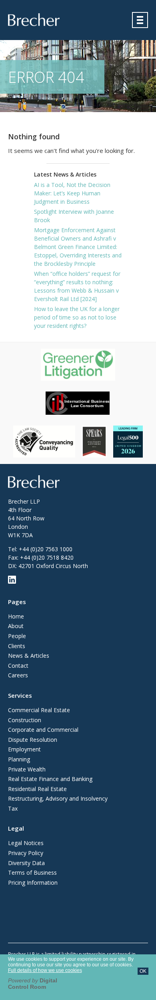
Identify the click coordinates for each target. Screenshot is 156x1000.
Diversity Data (26, 863)
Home (16, 616)
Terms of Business (32, 872)
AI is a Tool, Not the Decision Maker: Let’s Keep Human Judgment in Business (72, 193)
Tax (13, 808)
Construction (24, 720)
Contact (18, 665)
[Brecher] (34, 19)
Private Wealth (27, 769)
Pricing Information (33, 882)
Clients (16, 646)
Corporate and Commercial (43, 729)
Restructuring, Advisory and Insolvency (58, 798)
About (16, 626)
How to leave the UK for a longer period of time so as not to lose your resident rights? (77, 317)
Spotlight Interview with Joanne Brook (74, 216)
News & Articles (28, 655)
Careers (18, 675)
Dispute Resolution (32, 739)
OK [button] (143, 971)
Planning (19, 759)
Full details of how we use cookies (45, 970)
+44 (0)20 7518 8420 (47, 557)
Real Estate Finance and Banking (50, 779)
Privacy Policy (25, 853)
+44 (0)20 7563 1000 (45, 549)
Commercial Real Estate (39, 710)
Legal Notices (26, 843)
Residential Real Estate (37, 789)
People (17, 636)
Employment (24, 749)
